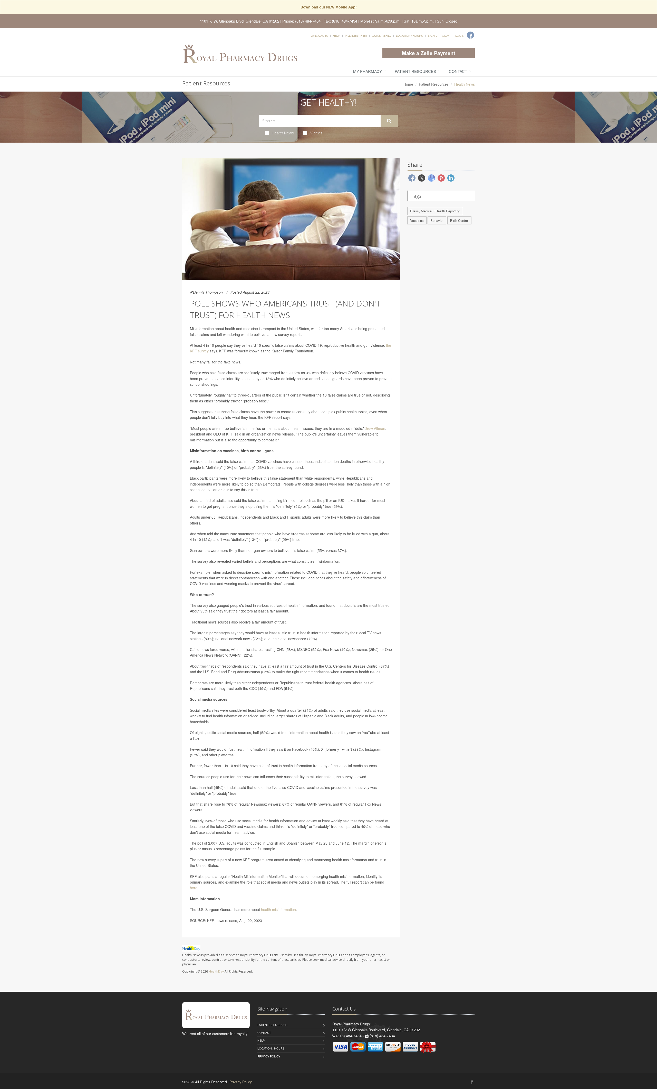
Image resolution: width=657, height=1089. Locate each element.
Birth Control (459, 220)
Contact (458, 71)
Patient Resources (415, 71)
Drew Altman (374, 428)
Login (459, 35)
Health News (283, 132)
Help (336, 35)
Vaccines (417, 220)
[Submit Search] (389, 121)
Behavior (436, 220)
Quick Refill (381, 35)
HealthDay (216, 971)
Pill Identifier (356, 35)
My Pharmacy (367, 71)
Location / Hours (409, 35)
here (193, 887)
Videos (316, 132)
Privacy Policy (268, 1056)
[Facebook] (470, 35)
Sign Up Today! (439, 35)
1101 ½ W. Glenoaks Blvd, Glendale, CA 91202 (239, 21)
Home (408, 84)
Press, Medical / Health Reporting (435, 211)
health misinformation (278, 909)
